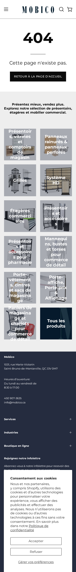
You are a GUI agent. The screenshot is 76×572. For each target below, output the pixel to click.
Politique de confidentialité (29, 528)
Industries (11, 432)
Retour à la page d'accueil (38, 76)
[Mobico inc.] (38, 9)
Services (10, 419)
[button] (61, 9)
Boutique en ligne (16, 445)
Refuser (36, 552)
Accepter (36, 541)
